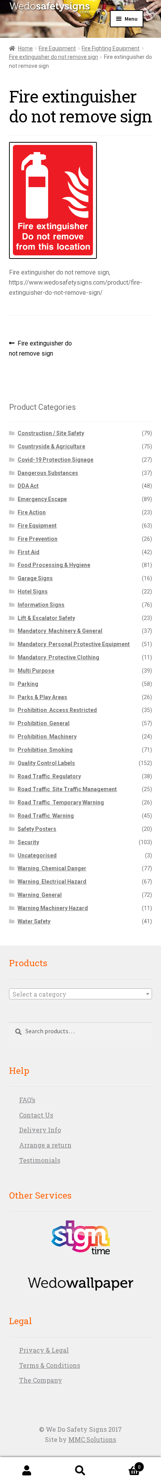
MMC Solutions (92, 1439)
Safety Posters (37, 829)
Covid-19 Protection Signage (55, 460)
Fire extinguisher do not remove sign (53, 57)
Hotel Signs (33, 591)
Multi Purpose (36, 671)
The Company (40, 1380)
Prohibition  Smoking (45, 750)
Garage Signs (35, 578)
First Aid (28, 552)
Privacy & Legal (44, 1350)
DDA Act (28, 486)
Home (25, 48)
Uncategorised (37, 855)
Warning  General (40, 895)
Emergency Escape (42, 499)
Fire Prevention (37, 539)
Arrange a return (45, 1145)
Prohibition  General (44, 723)
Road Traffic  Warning (46, 816)
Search (80, 1470)
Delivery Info (40, 1130)
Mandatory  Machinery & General (60, 631)
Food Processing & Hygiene (54, 565)
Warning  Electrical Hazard (52, 881)
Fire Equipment (57, 48)
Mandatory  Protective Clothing (58, 657)
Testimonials (39, 1160)
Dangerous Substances (48, 473)
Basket (124, 1464)
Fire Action (32, 512)
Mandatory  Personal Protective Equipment (74, 644)
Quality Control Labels (46, 763)
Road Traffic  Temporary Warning (61, 802)
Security (28, 842)
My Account (27, 1470)
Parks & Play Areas (42, 697)
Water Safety (34, 921)
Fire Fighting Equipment (111, 48)
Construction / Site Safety (51, 433)
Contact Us (36, 1115)
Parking (28, 684)
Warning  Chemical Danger (52, 868)
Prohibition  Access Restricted (57, 710)
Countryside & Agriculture (51, 446)
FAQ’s (27, 1100)
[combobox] (80, 993)
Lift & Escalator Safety (46, 618)
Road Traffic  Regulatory (49, 776)
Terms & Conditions (49, 1365)
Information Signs (41, 605)
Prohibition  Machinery (47, 736)
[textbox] (80, 994)
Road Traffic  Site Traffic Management (67, 789)
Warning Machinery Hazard (53, 908)
